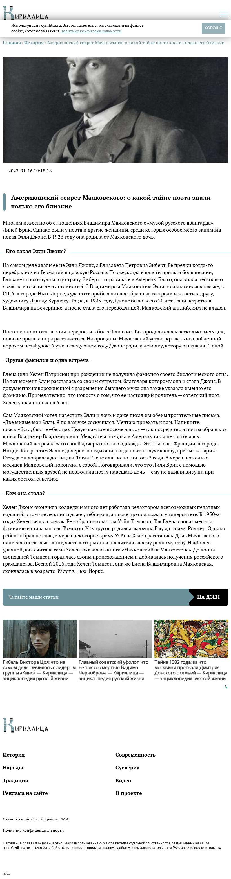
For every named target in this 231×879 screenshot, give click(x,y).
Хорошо (214, 28)
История (14, 754)
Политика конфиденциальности (33, 830)
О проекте (128, 793)
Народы (13, 767)
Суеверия (127, 767)
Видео (123, 780)
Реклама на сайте (25, 793)
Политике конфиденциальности (90, 30)
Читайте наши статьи (114, 596)
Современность (135, 754)
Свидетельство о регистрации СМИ (35, 819)
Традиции (15, 780)
